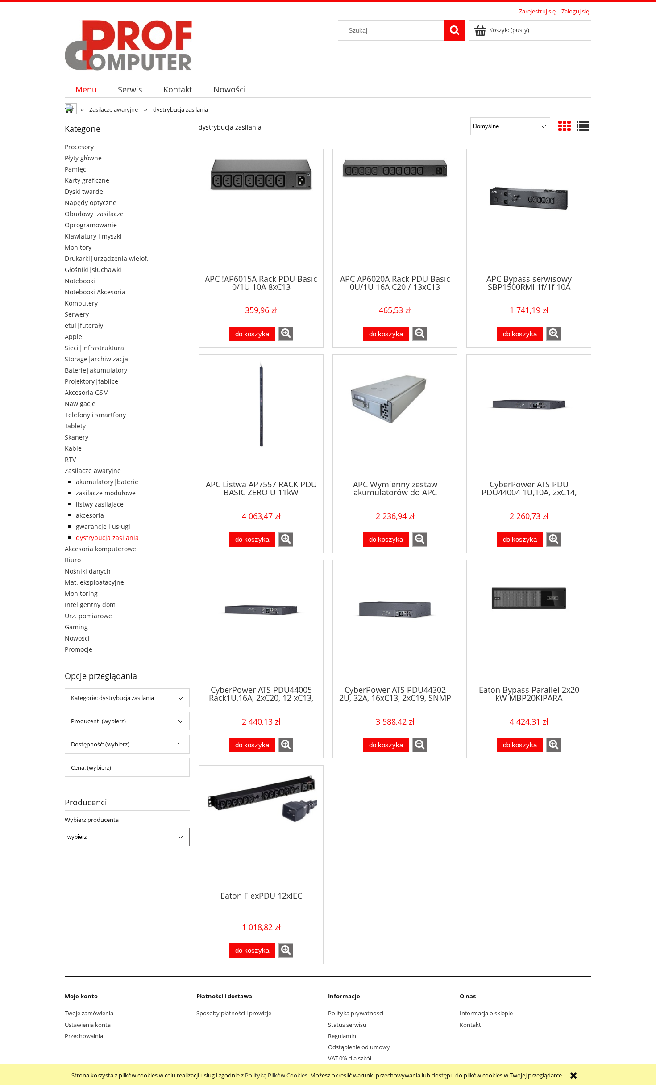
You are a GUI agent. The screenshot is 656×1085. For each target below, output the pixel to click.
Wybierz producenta (92, 820)
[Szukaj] (454, 30)
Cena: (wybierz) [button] (91, 767)
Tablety (75, 426)
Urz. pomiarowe (88, 616)
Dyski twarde (84, 191)
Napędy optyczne (90, 202)
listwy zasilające (100, 504)
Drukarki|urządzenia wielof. (107, 258)
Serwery (77, 314)
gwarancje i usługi (103, 526)
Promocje (78, 649)
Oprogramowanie (91, 225)
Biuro (73, 560)
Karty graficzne (87, 180)
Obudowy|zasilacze (94, 213)
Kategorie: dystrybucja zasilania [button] (112, 698)
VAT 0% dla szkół (349, 1058)
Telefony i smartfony (95, 415)
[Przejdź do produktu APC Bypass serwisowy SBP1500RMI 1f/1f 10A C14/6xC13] (529, 211)
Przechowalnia (84, 1036)
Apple (73, 336)
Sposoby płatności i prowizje (233, 1013)
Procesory (79, 146)
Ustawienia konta (88, 1025)
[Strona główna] (128, 44)
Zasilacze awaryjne (93, 470)
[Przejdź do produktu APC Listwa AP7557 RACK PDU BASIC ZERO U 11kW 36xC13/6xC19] (261, 416)
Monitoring (81, 593)
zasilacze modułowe (106, 493)
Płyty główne (83, 158)
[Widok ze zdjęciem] (564, 125)
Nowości (77, 638)
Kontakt (470, 1025)
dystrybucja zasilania (107, 537)
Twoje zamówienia (89, 1013)
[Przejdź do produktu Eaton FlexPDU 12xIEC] (261, 827)
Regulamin (342, 1036)
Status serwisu (347, 1025)
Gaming (76, 627)
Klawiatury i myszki (93, 236)
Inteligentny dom (90, 604)
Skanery (76, 437)
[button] (285, 334)
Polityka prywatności (355, 1013)
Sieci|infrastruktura (94, 348)
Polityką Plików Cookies (276, 1075)
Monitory (78, 247)
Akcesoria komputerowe (100, 549)
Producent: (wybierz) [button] (98, 721)
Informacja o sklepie (486, 1013)
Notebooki (80, 280)
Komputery (81, 303)
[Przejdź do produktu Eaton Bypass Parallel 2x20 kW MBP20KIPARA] (529, 622)
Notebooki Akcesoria (95, 292)
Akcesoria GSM (87, 392)
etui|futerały (84, 325)
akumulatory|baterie (107, 482)
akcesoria (90, 515)
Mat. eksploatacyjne (94, 582)
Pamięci (76, 169)
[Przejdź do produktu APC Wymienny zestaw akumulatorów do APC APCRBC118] (395, 416)
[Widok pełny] (583, 125)
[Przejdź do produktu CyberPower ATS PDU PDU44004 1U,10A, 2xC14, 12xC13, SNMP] (529, 416)
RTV (70, 459)
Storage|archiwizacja (96, 359)
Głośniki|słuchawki (93, 269)
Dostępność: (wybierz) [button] (100, 744)
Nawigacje (80, 403)
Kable (73, 448)
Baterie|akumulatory (96, 370)
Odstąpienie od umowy (359, 1047)
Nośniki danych (88, 571)
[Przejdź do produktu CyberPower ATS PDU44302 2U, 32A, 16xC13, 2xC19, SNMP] (395, 622)
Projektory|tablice (91, 381)
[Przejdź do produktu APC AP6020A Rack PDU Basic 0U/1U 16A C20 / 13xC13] (395, 211)
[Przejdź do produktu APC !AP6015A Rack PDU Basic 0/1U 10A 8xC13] (261, 211)
